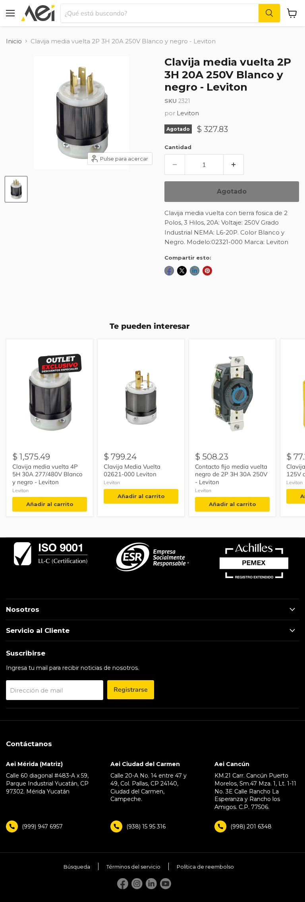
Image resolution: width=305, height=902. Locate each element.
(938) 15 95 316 (146, 826)
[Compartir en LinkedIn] (194, 270)
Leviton (188, 113)
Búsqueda (77, 866)
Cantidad (177, 147)
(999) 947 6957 (42, 826)
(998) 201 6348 (251, 826)
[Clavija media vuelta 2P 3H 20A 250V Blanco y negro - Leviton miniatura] (16, 189)
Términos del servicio (133, 866)
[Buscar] (269, 13)
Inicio (14, 41)
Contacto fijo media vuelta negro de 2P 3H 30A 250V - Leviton (231, 474)
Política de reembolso (205, 866)
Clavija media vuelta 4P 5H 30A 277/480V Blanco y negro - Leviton (47, 474)
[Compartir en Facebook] (169, 270)
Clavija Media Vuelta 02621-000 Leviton (132, 470)
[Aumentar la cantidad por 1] (234, 164)
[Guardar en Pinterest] (207, 270)
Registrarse (131, 689)
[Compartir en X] (182, 270)
